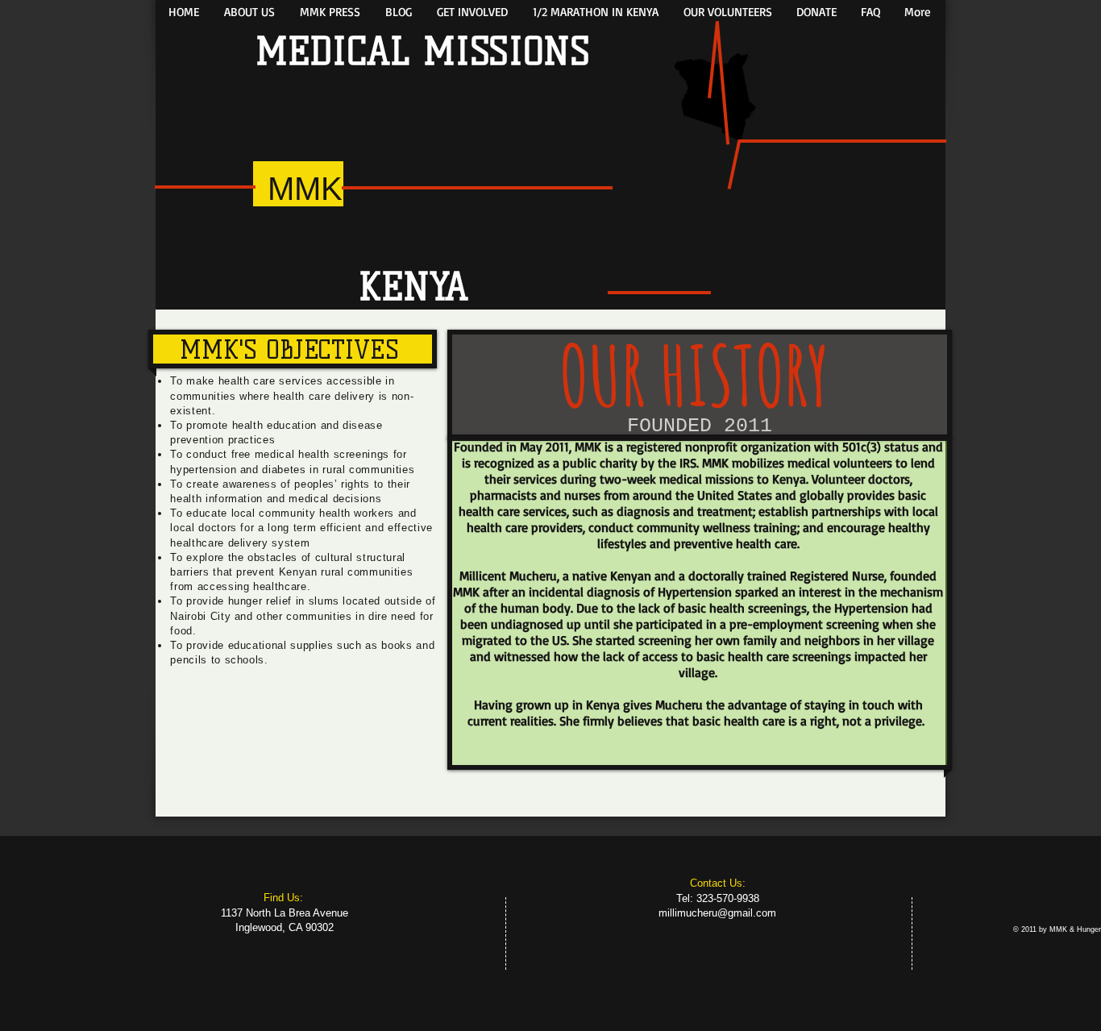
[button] (249, 12)
